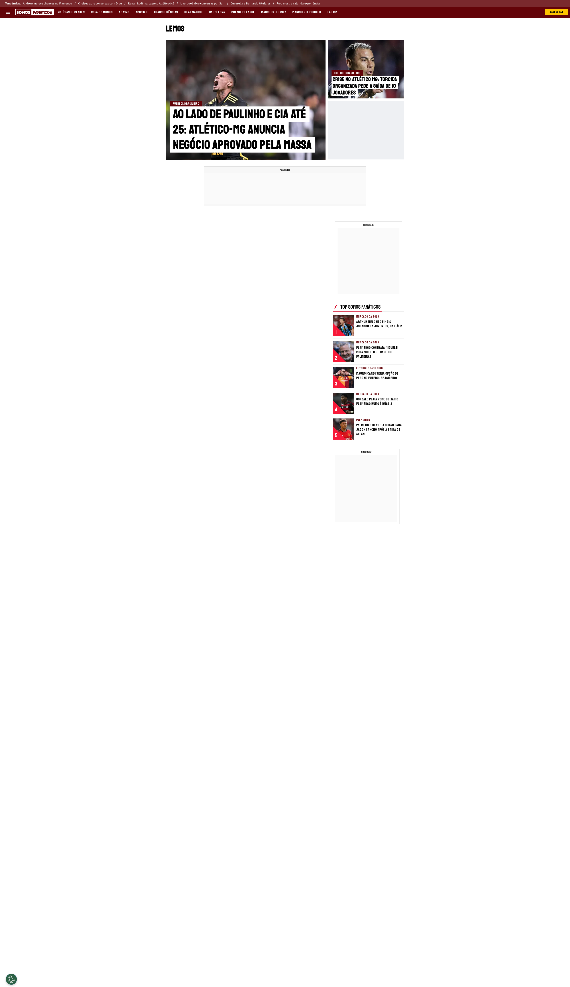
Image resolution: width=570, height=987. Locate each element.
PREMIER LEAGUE (243, 12)
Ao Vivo (124, 12)
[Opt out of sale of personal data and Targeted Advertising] (11, 979)
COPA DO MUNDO (102, 12)
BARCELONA (217, 12)
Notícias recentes (71, 12)
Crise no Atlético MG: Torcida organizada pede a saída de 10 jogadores (365, 86)
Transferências (166, 12)
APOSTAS (142, 12)
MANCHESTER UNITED (306, 12)
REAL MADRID (193, 12)
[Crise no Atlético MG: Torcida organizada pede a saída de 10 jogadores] (366, 69)
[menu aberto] (7, 12)
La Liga (333, 12)
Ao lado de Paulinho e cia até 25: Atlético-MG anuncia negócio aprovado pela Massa (242, 129)
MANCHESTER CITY (273, 12)
